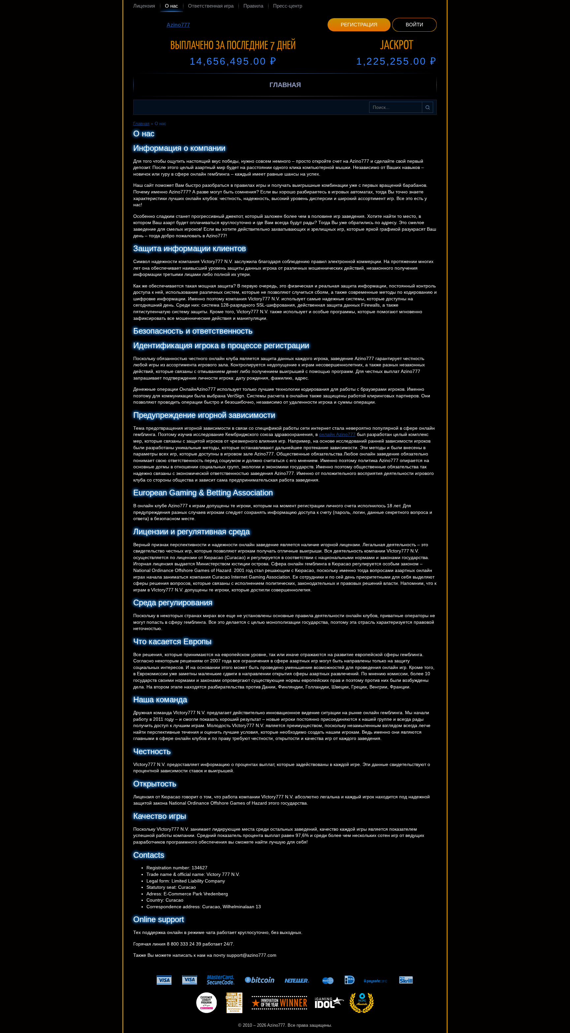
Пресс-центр (287, 6)
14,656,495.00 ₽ (233, 61)
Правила (253, 6)
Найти (427, 107)
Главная (285, 84)
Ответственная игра (211, 6)
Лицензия (144, 6)
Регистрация (359, 24)
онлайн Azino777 (337, 434)
